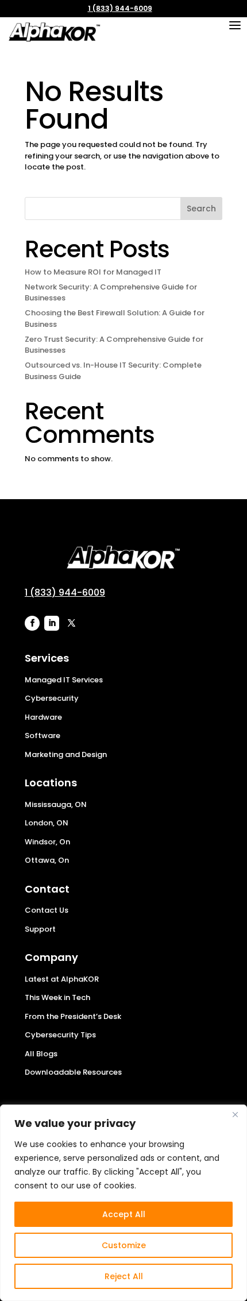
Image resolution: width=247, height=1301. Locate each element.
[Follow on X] (71, 623)
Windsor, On (47, 841)
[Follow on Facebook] (32, 623)
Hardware (43, 717)
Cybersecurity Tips (60, 1034)
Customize (124, 1245)
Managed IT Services (64, 679)
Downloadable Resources (73, 1072)
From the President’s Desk (73, 1016)
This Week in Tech (57, 997)
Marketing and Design (66, 754)
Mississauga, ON (56, 804)
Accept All (123, 1214)
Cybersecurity (52, 698)
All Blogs (41, 1053)
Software (42, 735)
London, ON (46, 822)
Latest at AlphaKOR (62, 979)
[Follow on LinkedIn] (51, 623)
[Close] (235, 1114)
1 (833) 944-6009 (120, 8)
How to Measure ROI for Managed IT (93, 272)
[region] (123, 1203)
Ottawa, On (47, 860)
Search (201, 208)
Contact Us (46, 910)
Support (40, 929)
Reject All (124, 1276)
